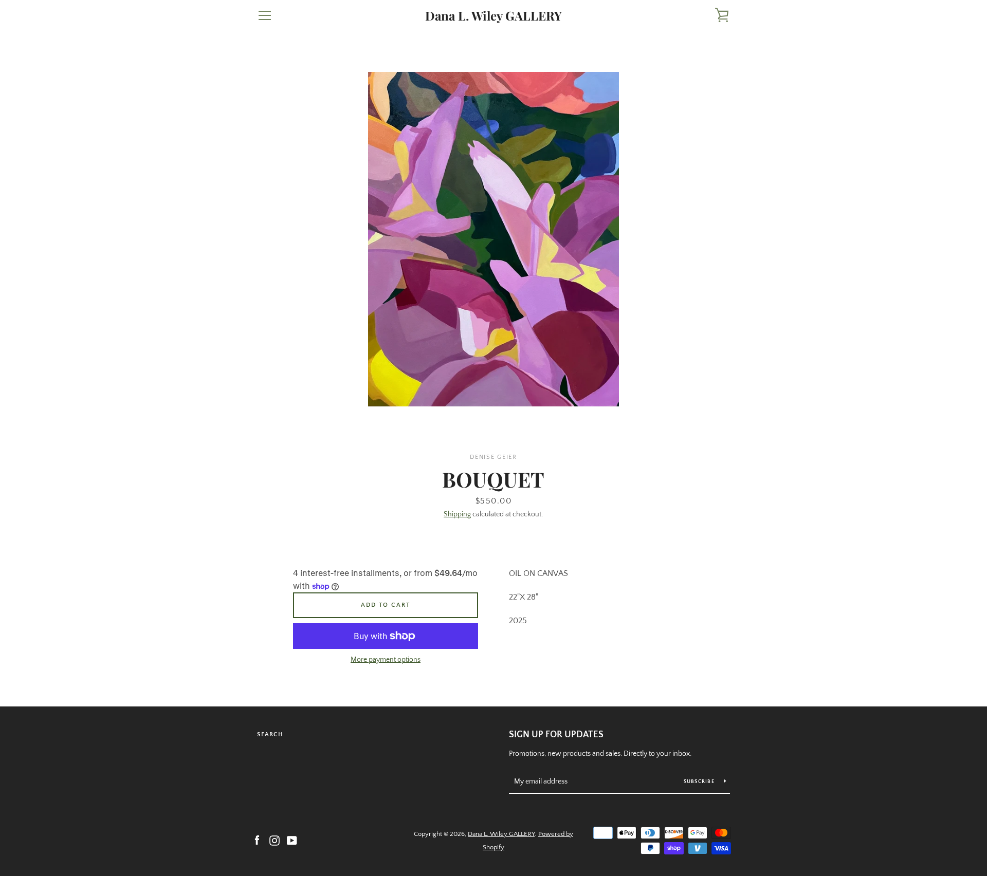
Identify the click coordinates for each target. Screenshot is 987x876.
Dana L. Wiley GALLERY (493, 15)
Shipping (457, 514)
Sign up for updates (556, 735)
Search (270, 734)
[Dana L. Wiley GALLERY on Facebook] (257, 840)
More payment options (386, 660)
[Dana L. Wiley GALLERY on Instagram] (274, 840)
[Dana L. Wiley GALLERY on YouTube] (292, 840)
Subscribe (700, 782)
